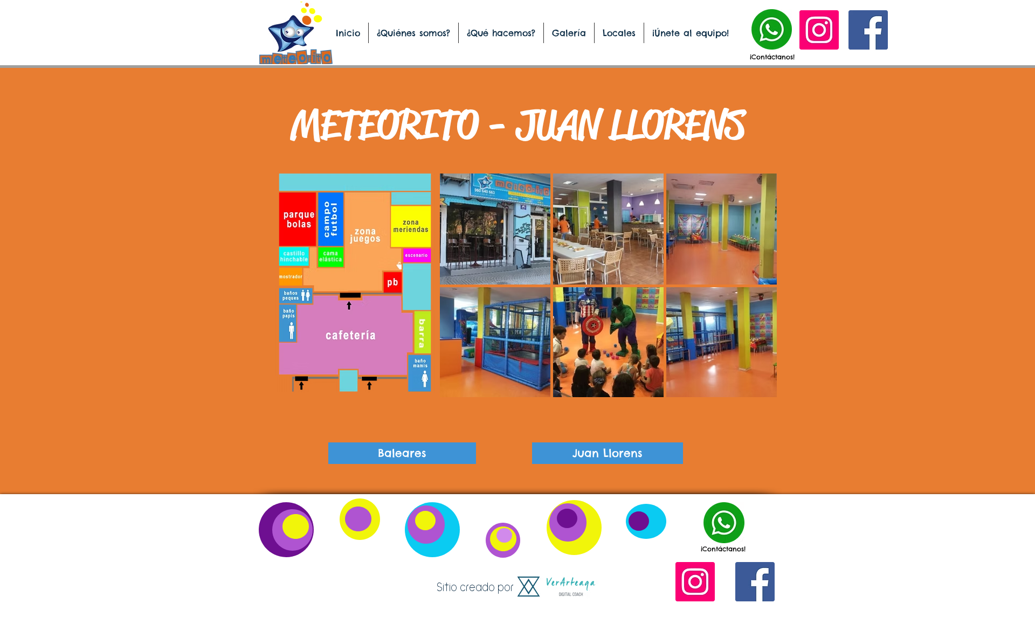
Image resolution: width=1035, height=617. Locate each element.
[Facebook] (868, 30)
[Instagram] (819, 30)
